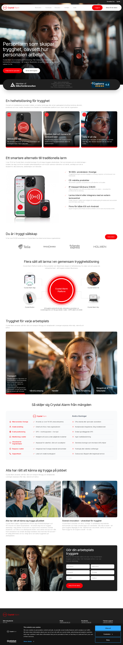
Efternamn (95, 566)
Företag (94, 572)
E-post (69, 578)
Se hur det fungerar (31, 70)
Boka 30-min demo (74, 585)
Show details (28, 641)
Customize (107, 634)
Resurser (57, 7)
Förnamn (70, 566)
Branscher (38, 7)
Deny (108, 640)
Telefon (94, 578)
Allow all (108, 628)
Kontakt (67, 7)
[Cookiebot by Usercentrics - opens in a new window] (12, 641)
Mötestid (70, 572)
